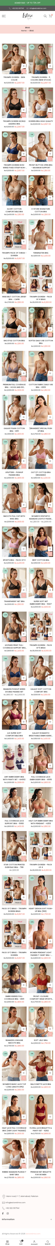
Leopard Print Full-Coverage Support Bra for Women (14, 646)
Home (24, 30)
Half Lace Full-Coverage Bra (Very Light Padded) (14, 1129)
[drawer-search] (45, 16)
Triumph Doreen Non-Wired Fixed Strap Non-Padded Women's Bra (14, 166)
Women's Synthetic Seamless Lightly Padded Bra (41, 517)
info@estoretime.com (38, 8)
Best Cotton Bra (40, 560)
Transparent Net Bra (14, 601)
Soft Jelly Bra (41, 1040)
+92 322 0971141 (18, 8)
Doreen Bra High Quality (41, 121)
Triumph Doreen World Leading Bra (14, 122)
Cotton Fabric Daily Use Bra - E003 (41, 385)
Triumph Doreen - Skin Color (14, 78)
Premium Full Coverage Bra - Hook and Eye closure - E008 (14, 386)
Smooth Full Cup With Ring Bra (14, 517)
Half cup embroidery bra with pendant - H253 (41, 822)
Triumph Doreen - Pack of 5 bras (41, 646)
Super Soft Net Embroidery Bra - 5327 (41, 602)
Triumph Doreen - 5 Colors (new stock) (41, 78)
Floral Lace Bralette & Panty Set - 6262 (41, 1129)
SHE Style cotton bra (14, 340)
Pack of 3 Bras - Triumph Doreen (14, 953)
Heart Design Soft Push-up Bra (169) (41, 909)
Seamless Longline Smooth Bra (14, 1041)
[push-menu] (4, 16)
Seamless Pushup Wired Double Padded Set (14, 690)
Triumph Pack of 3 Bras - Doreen (14, 254)
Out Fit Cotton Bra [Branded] (41, 473)
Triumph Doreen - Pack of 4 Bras (41, 298)
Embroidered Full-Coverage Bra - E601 (14, 997)
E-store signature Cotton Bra (41, 210)
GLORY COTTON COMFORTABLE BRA (14, 210)
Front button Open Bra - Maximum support (40, 166)
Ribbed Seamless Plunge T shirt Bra (14, 1173)
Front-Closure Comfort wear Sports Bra (41, 997)
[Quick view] (23, 66)
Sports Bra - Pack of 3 (14, 560)
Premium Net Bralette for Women (40, 1173)
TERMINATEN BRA (40, 253)
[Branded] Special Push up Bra (40, 429)
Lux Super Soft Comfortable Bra (14, 734)
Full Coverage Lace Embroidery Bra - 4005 (41, 778)
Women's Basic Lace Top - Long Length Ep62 (14, 1085)
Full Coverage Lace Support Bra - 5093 (14, 822)
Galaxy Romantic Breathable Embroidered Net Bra (41, 734)
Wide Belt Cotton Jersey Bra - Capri (14, 298)
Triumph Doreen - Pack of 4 (41, 866)
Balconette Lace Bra (41, 1084)
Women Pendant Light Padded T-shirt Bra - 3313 (41, 954)
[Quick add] (23, 71)
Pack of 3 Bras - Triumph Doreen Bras (14, 909)
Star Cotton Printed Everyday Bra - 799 (14, 866)
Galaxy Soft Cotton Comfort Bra (40, 690)
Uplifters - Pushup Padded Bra (14, 473)
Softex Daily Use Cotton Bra (41, 342)
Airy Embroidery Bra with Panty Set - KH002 (14, 778)
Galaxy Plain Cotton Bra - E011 (14, 429)
